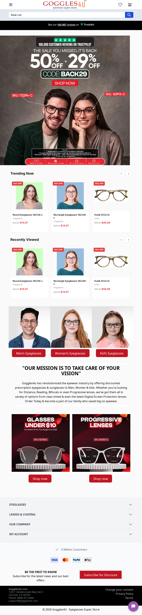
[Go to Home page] (64, 4)
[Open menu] (11, 5)
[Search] (129, 15)
